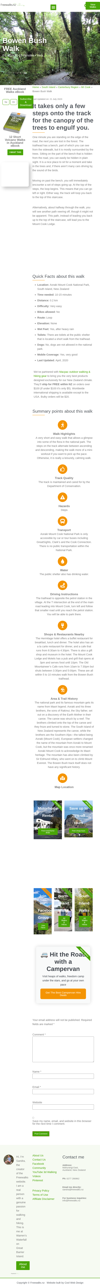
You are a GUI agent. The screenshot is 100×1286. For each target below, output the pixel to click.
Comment (39, 1034)
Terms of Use (40, 1194)
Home (35, 87)
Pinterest (37, 1180)
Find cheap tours (78, 831)
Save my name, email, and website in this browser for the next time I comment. (61, 1122)
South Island (48, 87)
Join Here (43, 926)
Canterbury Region (68, 87)
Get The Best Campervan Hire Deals (63, 994)
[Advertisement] (63, 253)
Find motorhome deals (47, 832)
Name (36, 1071)
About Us (37, 1155)
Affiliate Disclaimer (43, 1198)
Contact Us (39, 1159)
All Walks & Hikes (64, 921)
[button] (53, 7)
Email (36, 1087)
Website (37, 1102)
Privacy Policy (40, 1190)
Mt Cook (85, 87)
